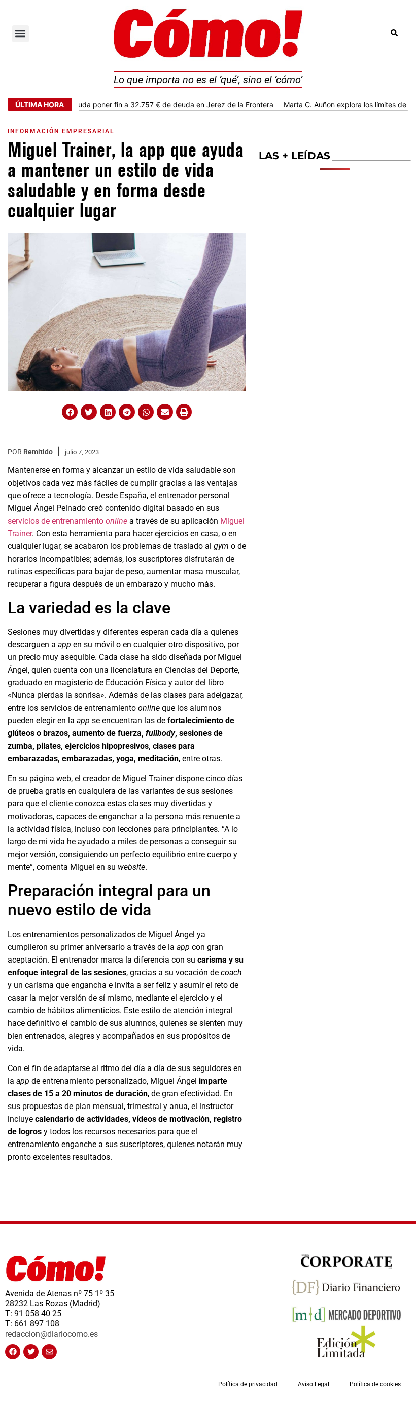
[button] (20, 33)
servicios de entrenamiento (67, 521)
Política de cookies (375, 1384)
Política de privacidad (248, 1384)
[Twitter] (31, 1351)
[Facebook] (12, 1351)
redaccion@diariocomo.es (51, 1334)
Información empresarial (61, 131)
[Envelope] (49, 1351)
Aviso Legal (313, 1384)
